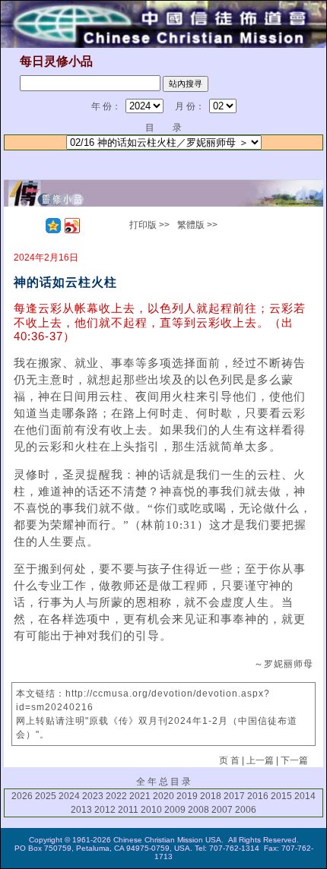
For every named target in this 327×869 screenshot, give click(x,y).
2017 (234, 796)
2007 (222, 809)
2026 (22, 796)
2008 (198, 809)
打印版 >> (149, 225)
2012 (105, 809)
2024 (69, 796)
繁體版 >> (197, 225)
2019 (187, 796)
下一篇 (294, 760)
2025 (45, 796)
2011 (128, 809)
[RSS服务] (34, 225)
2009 (175, 809)
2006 (245, 809)
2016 (257, 796)
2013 (81, 809)
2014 (305, 796)
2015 (281, 796)
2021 (140, 796)
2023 (92, 796)
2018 (210, 796)
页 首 (229, 760)
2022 (116, 796)
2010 (151, 809)
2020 (163, 796)
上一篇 (260, 760)
